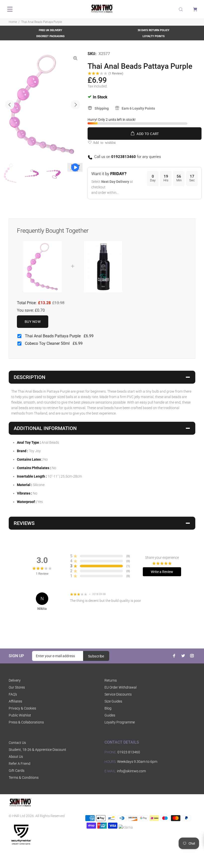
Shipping (102, 108)
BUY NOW (33, 322)
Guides (109, 715)
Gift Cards (16, 771)
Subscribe (96, 656)
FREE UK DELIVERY (50, 30)
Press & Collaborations (26, 722)
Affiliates (15, 701)
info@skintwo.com (131, 771)
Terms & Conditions (24, 778)
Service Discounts (118, 694)
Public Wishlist (20, 715)
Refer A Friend (19, 764)
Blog (107, 708)
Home (13, 22)
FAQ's (13, 694)
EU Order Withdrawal (120, 687)
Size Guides (113, 701)
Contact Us (17, 743)
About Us (16, 757)
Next (75, 104)
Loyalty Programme (119, 722)
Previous (9, 104)
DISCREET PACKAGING (50, 36)
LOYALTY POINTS (154, 36)
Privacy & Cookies (22, 708)
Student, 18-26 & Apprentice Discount (37, 750)
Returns (110, 680)
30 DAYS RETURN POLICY (153, 30)
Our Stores (17, 687)
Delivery (15, 680)
